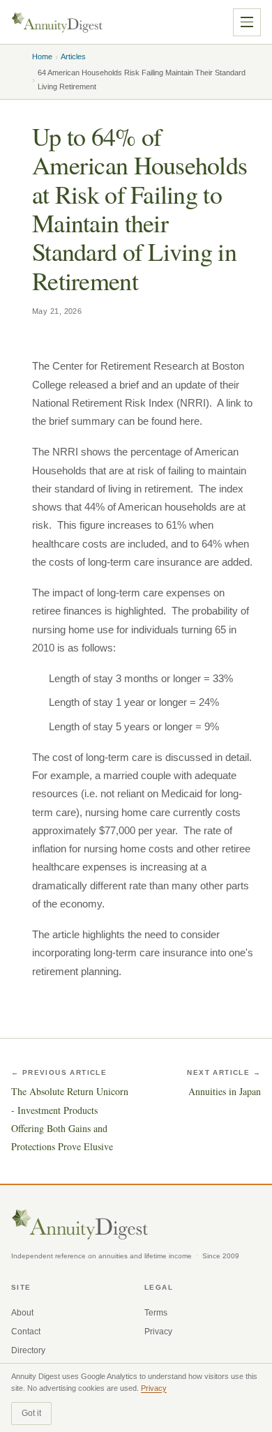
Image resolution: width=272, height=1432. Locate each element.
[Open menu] (247, 22)
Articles (73, 56)
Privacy (158, 1331)
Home (42, 56)
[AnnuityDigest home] (57, 22)
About (22, 1313)
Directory (28, 1350)
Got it (31, 1413)
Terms (155, 1313)
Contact (25, 1331)
